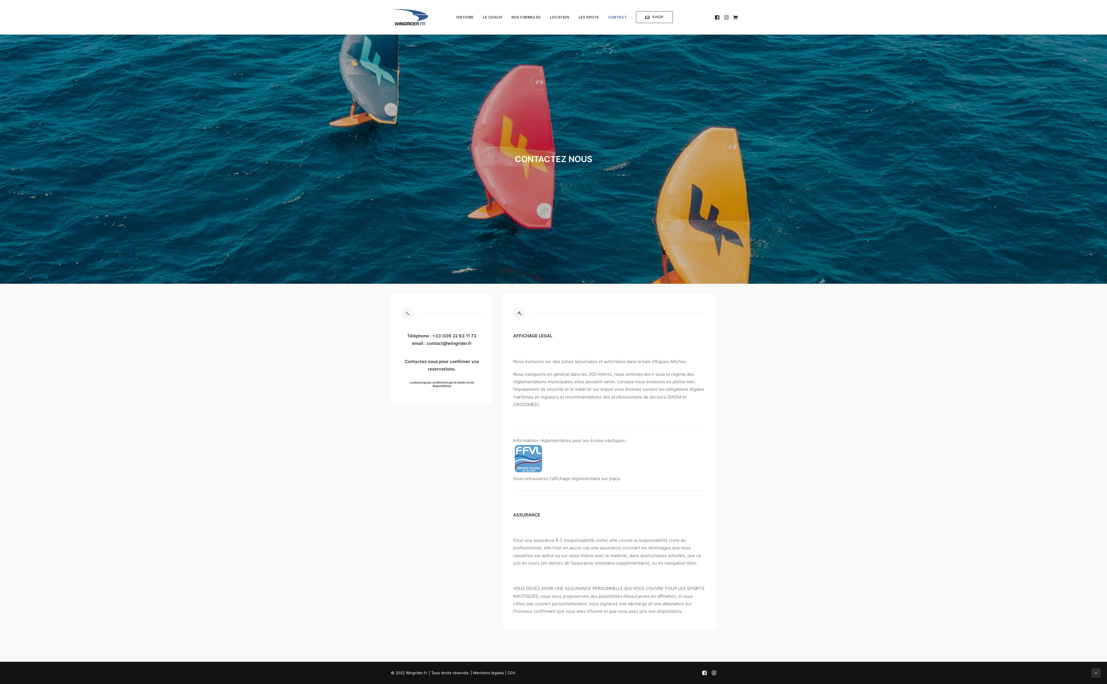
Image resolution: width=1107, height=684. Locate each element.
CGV (511, 672)
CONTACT (617, 17)
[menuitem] (465, 17)
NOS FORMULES (526, 17)
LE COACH (492, 17)
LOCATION (559, 17)
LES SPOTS (589, 17)
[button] (654, 17)
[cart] (734, 17)
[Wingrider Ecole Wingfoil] (410, 17)
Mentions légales (488, 672)
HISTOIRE (465, 17)
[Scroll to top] (1096, 672)
